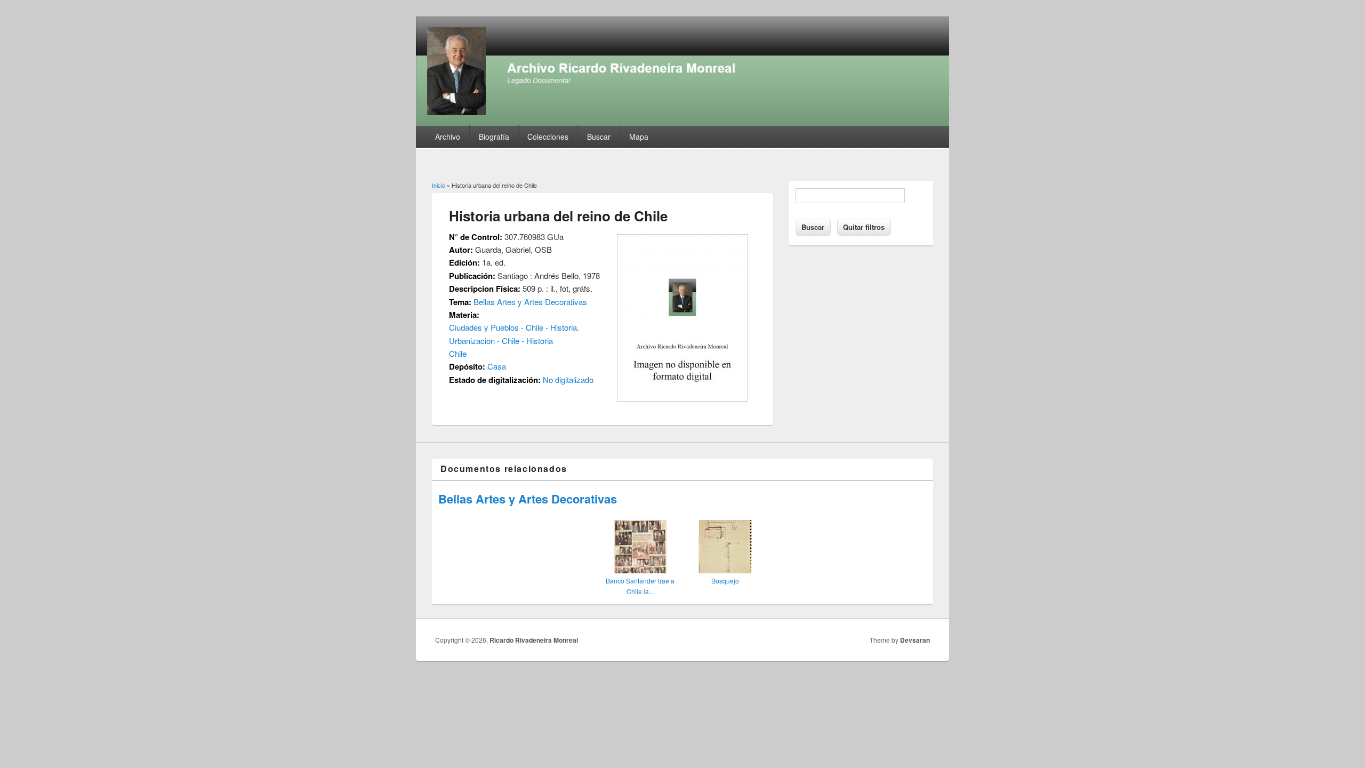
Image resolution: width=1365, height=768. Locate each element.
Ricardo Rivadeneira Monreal (533, 640)
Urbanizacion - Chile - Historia (501, 340)
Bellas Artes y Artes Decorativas (530, 301)
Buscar (599, 136)
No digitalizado (568, 379)
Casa (496, 366)
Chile (458, 353)
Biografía (494, 136)
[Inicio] (682, 122)
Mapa (638, 136)
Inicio (438, 185)
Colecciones (547, 136)
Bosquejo (725, 580)
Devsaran (915, 640)
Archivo (447, 136)
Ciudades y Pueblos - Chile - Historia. (514, 327)
